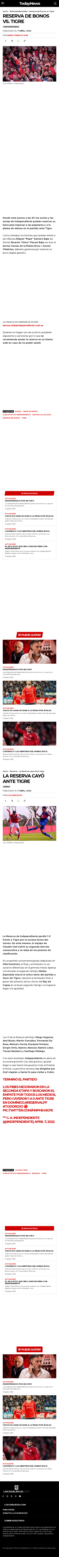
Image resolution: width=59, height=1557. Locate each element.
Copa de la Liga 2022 (41, 415)
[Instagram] (7, 1496)
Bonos (18, 411)
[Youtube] (20, 1496)
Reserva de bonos (11, 418)
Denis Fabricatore (17, 35)
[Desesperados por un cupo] (29, 652)
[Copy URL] (24, 41)
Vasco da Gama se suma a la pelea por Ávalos (29, 516)
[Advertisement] (29, 119)
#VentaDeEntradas (19, 11)
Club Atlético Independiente (17, 415)
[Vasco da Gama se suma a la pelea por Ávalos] (29, 693)
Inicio (5, 11)
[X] (12, 41)
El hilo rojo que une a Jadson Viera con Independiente (26, 547)
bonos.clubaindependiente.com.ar (23, 325)
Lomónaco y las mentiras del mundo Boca (27, 531)
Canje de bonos (30, 411)
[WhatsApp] (18, 41)
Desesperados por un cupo (19, 501)
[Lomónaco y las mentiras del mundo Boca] (29, 734)
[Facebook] (5, 41)
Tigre (23, 418)
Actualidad (10, 498)
